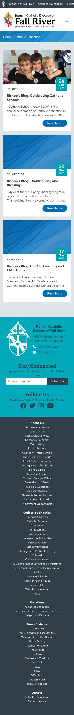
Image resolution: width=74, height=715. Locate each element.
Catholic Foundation (50, 4)
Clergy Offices (37, 530)
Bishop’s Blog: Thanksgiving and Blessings (32, 183)
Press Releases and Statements (37, 632)
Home (7, 37)
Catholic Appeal (37, 701)
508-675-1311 (48, 346)
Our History (37, 444)
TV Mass (37, 654)
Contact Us (46, 352)
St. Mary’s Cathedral (37, 440)
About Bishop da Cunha (37, 461)
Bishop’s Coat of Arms (37, 474)
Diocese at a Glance (37, 427)
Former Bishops (37, 448)
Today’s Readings (37, 683)
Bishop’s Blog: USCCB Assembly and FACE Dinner (35, 268)
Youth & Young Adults (37, 580)
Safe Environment (37, 546)
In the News (37, 628)
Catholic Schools (37, 521)
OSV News (37, 675)
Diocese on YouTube (37, 658)
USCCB (37, 667)
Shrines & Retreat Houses (37, 495)
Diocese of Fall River (21, 4)
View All (37, 662)
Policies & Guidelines (37, 486)
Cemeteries (37, 525)
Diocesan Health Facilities (37, 538)
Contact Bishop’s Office (37, 478)
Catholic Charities (37, 517)
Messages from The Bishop (37, 465)
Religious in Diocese (37, 615)
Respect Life (37, 585)
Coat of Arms (37, 431)
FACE (37, 593)
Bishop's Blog (15, 89)
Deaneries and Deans (37, 482)
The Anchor (37, 649)
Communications (37, 534)
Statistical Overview (37, 435)
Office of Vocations (37, 559)
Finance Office (37, 542)
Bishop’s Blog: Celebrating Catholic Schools (35, 98)
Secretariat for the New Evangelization (37, 568)
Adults (37, 572)
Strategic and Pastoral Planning (37, 551)
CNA (37, 671)
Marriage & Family (37, 576)
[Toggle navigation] (67, 20)
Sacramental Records (37, 499)
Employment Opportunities (37, 504)
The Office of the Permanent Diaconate (37, 611)
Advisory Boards (37, 491)
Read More (54, 123)
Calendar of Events (37, 645)
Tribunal (37, 555)
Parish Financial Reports (37, 457)
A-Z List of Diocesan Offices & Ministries (37, 563)
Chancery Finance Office (37, 452)
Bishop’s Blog (37, 469)
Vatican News (37, 679)
